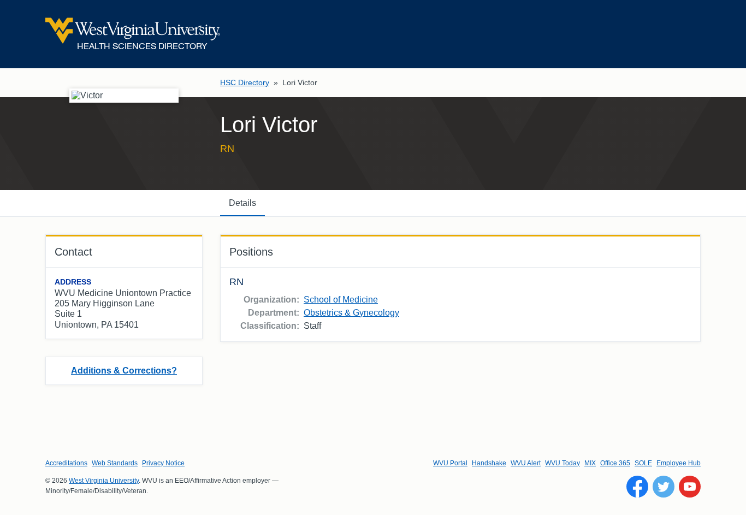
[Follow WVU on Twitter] (663, 487)
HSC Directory (244, 82)
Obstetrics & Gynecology (351, 312)
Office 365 (615, 463)
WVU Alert (526, 463)
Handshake (489, 463)
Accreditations (66, 463)
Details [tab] (242, 203)
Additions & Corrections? (124, 370)
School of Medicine (341, 299)
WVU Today (562, 463)
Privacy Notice (163, 463)
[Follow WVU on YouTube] (690, 487)
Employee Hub (678, 463)
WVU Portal (450, 463)
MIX (590, 463)
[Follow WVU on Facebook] (637, 487)
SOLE (643, 463)
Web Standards (115, 463)
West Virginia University (104, 480)
